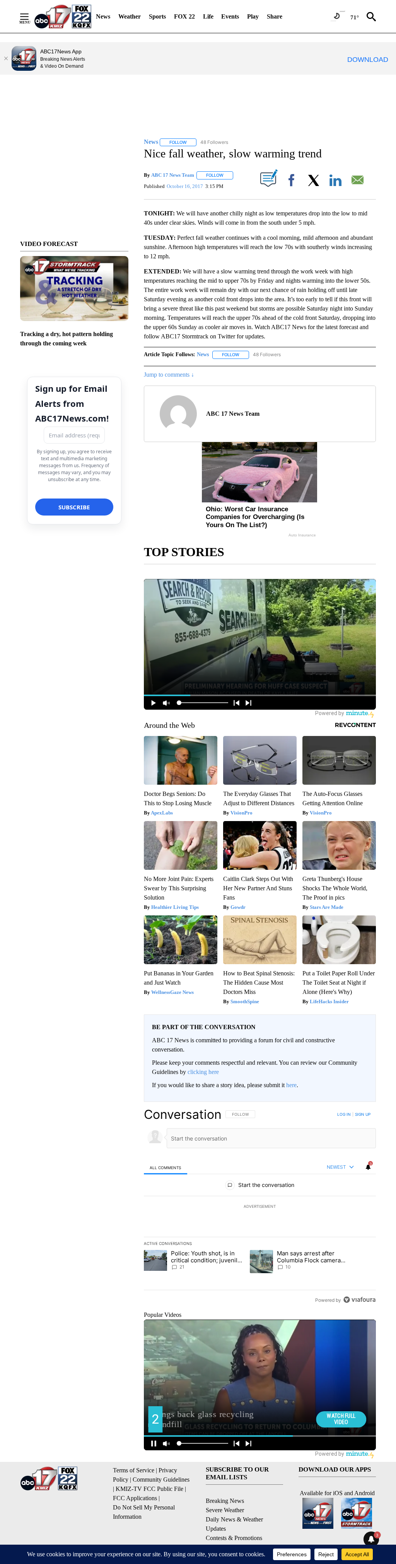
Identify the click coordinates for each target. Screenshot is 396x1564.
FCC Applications (135, 1498)
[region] (260, 1207)
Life (208, 16)
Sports (157, 16)
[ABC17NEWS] (63, 16)
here (291, 1085)
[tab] (165, 1167)
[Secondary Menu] (30, 17)
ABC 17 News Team (172, 175)
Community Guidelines (161, 1479)
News (103, 16)
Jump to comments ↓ (169, 374)
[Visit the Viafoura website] (359, 1299)
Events (230, 16)
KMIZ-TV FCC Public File (149, 1488)
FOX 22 (184, 16)
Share (274, 16)
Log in (344, 1114)
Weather (129, 16)
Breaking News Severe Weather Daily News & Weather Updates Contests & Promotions (234, 1519)
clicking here (203, 1072)
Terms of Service (133, 1470)
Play (253, 16)
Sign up (362, 1114)
